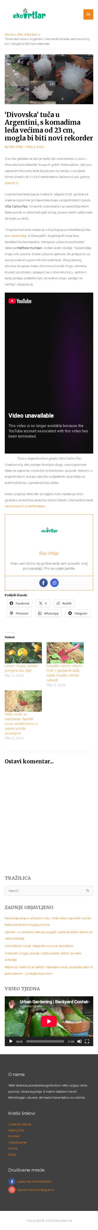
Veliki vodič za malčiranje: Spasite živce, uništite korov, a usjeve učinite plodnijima (21, 723)
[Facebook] (43, 583)
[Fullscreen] (87, 1041)
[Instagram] (54, 583)
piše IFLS (11, 183)
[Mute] (79, 1041)
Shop (12, 1154)
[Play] (11, 1041)
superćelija (18, 236)
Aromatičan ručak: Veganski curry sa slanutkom (39, 946)
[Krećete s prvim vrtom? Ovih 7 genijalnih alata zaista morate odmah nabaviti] (65, 652)
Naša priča (16, 1130)
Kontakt (14, 1136)
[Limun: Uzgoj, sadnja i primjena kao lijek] (23, 652)
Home (12, 1148)
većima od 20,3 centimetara (25, 506)
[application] (49, 1021)
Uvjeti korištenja (19, 1124)
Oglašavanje (17, 1142)
